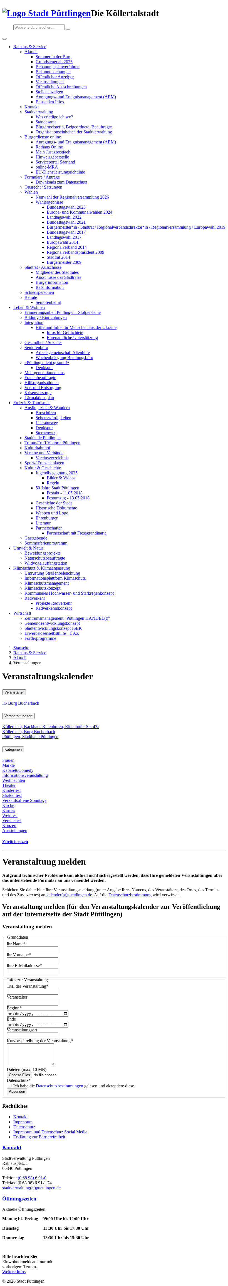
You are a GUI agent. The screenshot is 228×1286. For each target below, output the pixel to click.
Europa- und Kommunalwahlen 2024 (79, 212)
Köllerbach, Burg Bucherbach (28, 731)
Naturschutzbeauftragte (44, 558)
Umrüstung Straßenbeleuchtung (52, 573)
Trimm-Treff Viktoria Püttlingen (52, 442)
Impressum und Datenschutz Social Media (50, 1131)
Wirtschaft (22, 613)
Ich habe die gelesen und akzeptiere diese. (73, 1086)
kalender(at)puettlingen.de (69, 894)
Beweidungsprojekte (42, 553)
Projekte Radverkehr (54, 603)
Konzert (9, 825)
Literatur (43, 523)
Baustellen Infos (50, 101)
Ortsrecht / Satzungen (43, 187)
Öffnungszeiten (19, 1199)
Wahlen (31, 192)
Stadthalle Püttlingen (42, 437)
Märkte (8, 765)
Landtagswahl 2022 (64, 217)
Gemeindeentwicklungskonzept (52, 623)
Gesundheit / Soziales (43, 342)
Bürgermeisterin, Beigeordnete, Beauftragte (74, 127)
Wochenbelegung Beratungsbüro (64, 357)
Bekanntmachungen (53, 71)
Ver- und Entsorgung (42, 387)
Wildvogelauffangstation (45, 563)
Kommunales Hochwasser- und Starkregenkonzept (69, 593)
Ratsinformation (50, 287)
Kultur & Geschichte (42, 467)
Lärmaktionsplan (39, 397)
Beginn (14, 1008)
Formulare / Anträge (42, 177)
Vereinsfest (11, 820)
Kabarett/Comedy (17, 770)
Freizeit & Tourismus (31, 402)
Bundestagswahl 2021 (66, 222)
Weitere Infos (14, 1271)
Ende (11, 1019)
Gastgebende (35, 538)
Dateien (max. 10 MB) (26, 1069)
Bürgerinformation (52, 282)
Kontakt (31, 106)
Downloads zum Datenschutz (61, 182)
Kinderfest (11, 790)
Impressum (23, 1121)
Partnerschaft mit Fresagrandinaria (76, 533)
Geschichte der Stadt (54, 503)
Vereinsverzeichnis (52, 457)
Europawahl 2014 (62, 242)
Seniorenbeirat (48, 302)
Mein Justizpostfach (53, 152)
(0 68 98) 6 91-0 (32, 1177)
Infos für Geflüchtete (65, 332)
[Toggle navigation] (4, 39)
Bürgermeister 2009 (64, 262)
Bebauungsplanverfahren (58, 66)
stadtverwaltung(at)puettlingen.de (31, 1187)
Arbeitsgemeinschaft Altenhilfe (63, 352)
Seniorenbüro (36, 347)
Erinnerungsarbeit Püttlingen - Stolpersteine (62, 312)
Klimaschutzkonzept (42, 588)
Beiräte (30, 297)
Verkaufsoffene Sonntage (24, 800)
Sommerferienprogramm (45, 543)
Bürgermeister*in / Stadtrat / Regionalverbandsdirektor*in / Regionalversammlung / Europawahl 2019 (136, 227)
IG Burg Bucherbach (20, 703)
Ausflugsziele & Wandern (47, 407)
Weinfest (10, 815)
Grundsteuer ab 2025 (54, 61)
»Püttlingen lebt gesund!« (46, 362)
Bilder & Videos (61, 477)
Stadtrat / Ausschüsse (42, 267)
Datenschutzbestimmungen (59, 1086)
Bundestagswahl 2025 (66, 207)
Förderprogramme (40, 638)
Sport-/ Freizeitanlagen (44, 462)
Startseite (21, 647)
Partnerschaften (49, 528)
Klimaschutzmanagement (46, 583)
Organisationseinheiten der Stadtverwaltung (74, 132)
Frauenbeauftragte (40, 377)
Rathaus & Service (29, 46)
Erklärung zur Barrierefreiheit (39, 1136)
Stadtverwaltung (38, 111)
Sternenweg (46, 432)
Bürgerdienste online (42, 137)
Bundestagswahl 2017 (66, 232)
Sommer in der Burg (53, 56)
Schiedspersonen (39, 292)
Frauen (8, 760)
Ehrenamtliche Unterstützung (72, 337)
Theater (9, 785)
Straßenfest (12, 795)
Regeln (53, 482)
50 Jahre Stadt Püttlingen (57, 487)
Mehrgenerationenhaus (44, 372)
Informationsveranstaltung (25, 775)
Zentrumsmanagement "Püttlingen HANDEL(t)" (67, 618)
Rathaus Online (49, 147)
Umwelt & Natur (28, 548)
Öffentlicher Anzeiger (55, 76)
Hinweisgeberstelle (52, 157)
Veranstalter (14, 692)
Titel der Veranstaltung (27, 986)
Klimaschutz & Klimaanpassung (41, 568)
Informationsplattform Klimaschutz (55, 578)
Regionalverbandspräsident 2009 (75, 252)
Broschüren (46, 412)
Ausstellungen (14, 830)
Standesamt (46, 121)
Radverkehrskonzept (54, 608)
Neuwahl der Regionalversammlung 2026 (72, 197)
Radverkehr (34, 598)
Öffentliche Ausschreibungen (61, 86)
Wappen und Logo (52, 513)
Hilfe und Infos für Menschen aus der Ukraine (76, 327)
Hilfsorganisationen (41, 382)
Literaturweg (47, 422)
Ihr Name (16, 943)
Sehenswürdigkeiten (53, 417)
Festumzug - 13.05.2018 (68, 498)
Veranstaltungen (50, 81)
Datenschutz (19, 1080)
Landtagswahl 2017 (64, 237)
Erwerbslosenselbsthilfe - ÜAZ (51, 633)
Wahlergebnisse (49, 202)
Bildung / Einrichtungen (45, 317)
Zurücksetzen (15, 841)
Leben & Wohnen (29, 307)
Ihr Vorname (19, 954)
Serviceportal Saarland (55, 162)
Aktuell (31, 51)
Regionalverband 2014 (67, 247)
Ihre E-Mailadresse (24, 965)
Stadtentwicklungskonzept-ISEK (53, 628)
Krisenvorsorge (37, 392)
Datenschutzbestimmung (130, 894)
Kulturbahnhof (37, 447)
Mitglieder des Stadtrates (57, 272)
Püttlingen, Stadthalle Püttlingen (30, 736)
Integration (33, 322)
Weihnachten (13, 780)
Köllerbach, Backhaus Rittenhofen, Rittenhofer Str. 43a (50, 726)
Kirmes (8, 810)
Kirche (8, 805)
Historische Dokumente (56, 508)
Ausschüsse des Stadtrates (58, 277)
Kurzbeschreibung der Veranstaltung (40, 1040)
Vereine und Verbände (43, 452)
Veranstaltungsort (18, 716)
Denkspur (44, 367)
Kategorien (13, 749)
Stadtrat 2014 (58, 257)
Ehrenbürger (47, 518)
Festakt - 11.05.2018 (65, 493)
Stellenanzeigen (49, 91)
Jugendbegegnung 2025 (57, 472)
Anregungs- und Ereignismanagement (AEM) (76, 96)
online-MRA (47, 167)
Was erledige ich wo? (54, 116)
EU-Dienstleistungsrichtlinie (60, 172)
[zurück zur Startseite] (46, 13)
